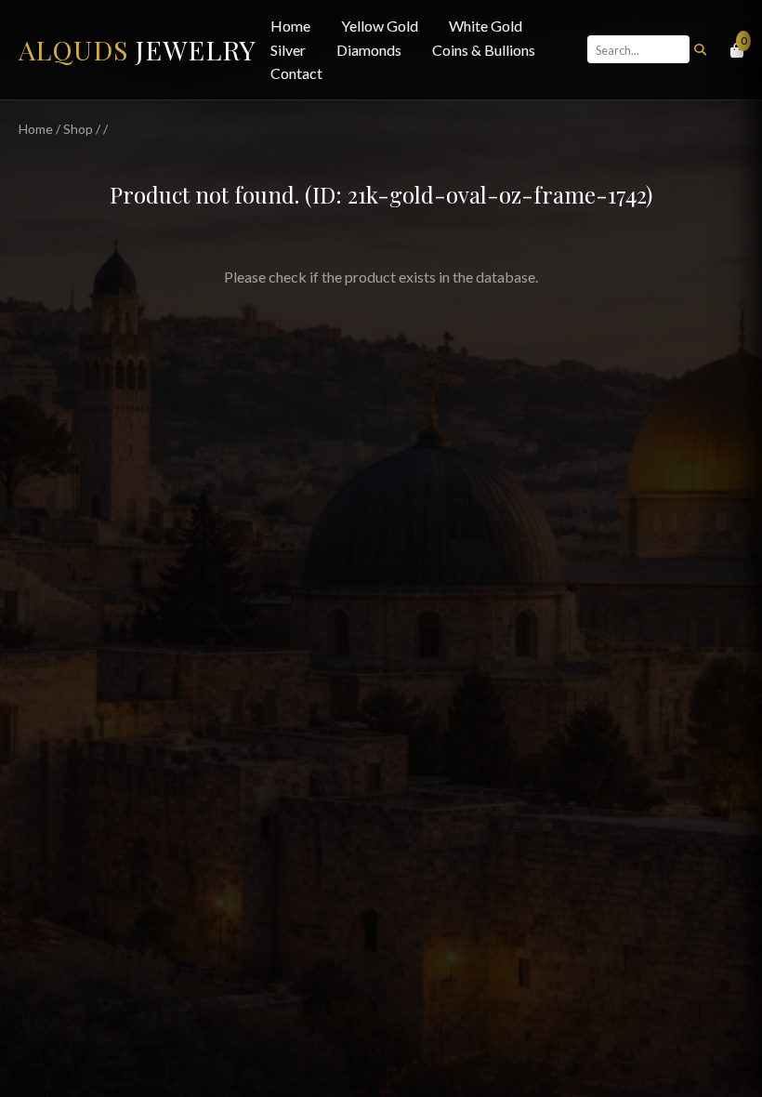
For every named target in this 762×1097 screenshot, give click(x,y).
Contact (296, 73)
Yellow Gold (379, 25)
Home (290, 25)
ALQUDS (137, 49)
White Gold (485, 25)
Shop (78, 129)
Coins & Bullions (483, 50)
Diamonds (368, 50)
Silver (288, 50)
